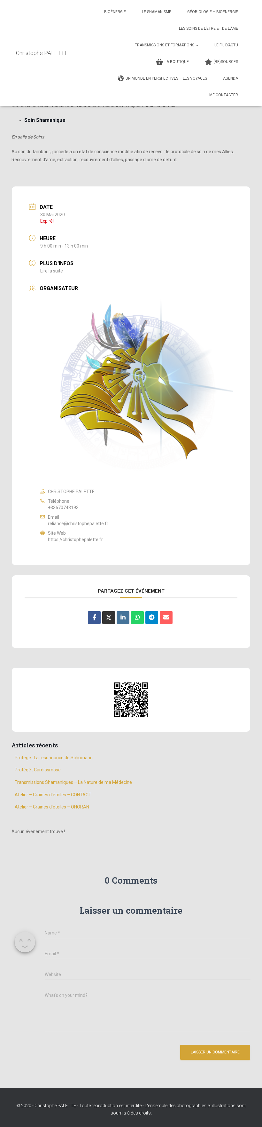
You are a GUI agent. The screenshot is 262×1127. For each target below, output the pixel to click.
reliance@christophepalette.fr (78, 523)
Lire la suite (51, 270)
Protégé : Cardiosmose (38, 769)
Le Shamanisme (156, 12)
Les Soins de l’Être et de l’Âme (208, 28)
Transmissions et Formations (165, 45)
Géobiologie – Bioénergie (212, 12)
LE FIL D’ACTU (226, 45)
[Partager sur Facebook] (94, 617)
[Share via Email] (166, 617)
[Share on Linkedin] (123, 617)
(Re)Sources (225, 61)
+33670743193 (63, 507)
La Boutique (177, 61)
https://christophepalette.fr (75, 539)
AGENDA (230, 78)
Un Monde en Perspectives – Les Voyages (166, 78)
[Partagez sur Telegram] (151, 617)
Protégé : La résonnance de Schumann (54, 757)
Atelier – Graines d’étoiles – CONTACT (53, 794)
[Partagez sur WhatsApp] (137, 617)
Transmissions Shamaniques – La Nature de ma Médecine (73, 782)
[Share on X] (108, 617)
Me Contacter (223, 95)
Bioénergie (115, 12)
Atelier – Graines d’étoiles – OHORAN (52, 806)
